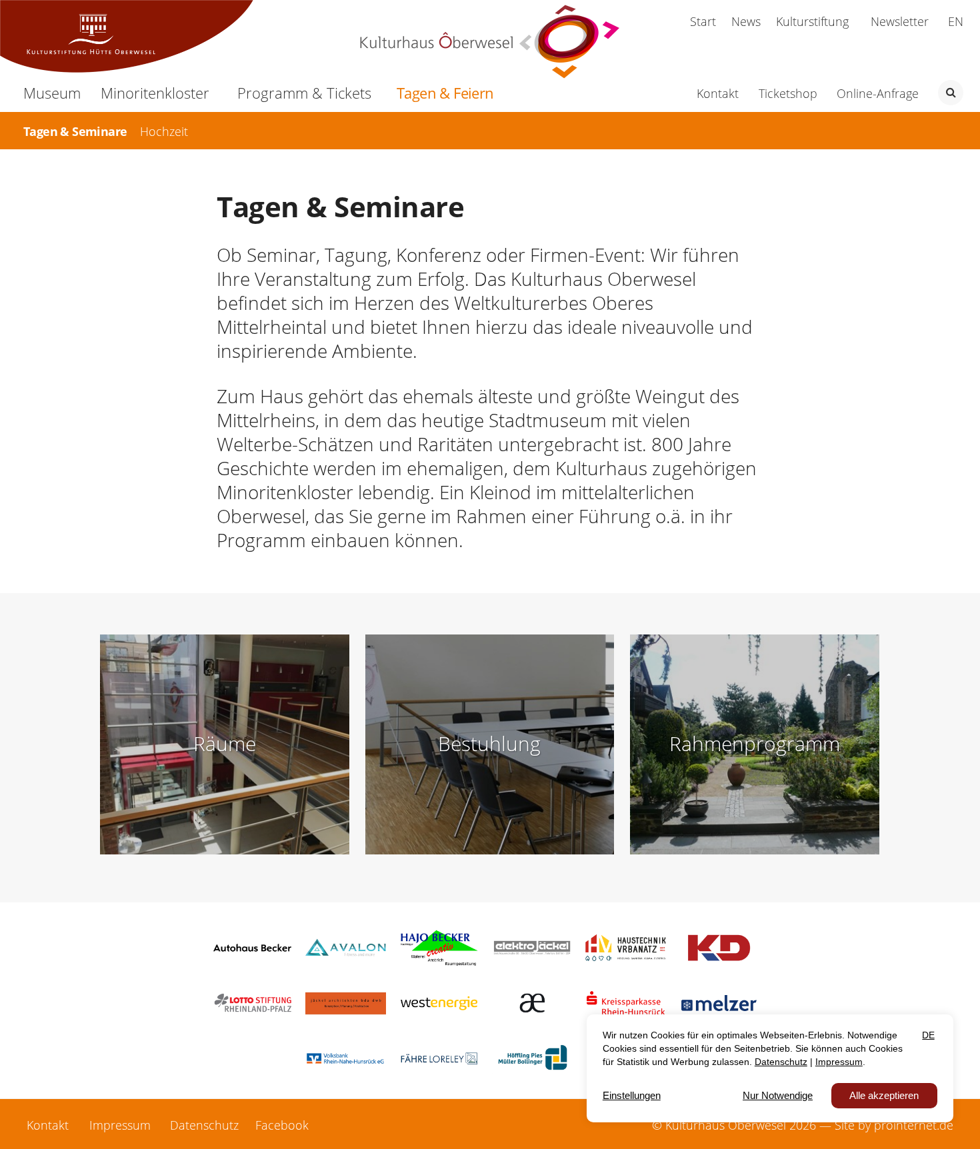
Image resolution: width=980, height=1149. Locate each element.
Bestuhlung (489, 743)
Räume (224, 743)
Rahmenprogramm (754, 743)
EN (955, 21)
